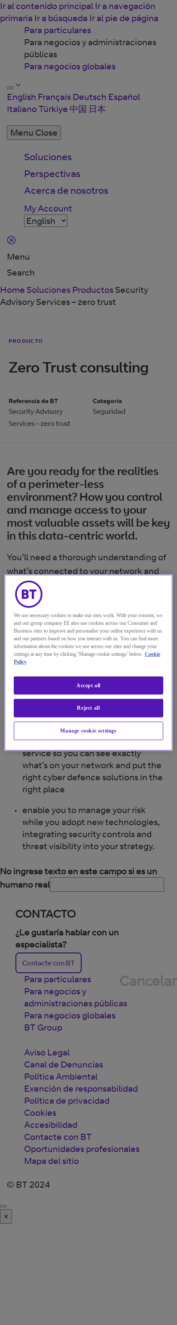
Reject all (88, 708)
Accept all (88, 685)
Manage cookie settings (88, 731)
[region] (88, 662)
